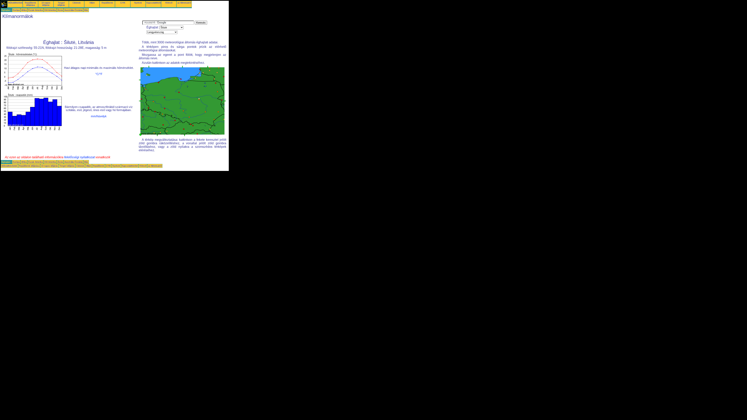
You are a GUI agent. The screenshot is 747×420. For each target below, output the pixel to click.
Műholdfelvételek (16, 3)
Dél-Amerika (50, 10)
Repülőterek (107, 3)
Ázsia (60, 10)
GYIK (122, 3)
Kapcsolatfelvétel (154, 3)
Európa (16, 10)
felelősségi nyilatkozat (79, 157)
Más (86, 10)
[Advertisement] (71, 29)
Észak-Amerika (35, 10)
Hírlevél (168, 3)
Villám (92, 3)
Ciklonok (77, 3)
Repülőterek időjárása (30, 4)
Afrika (24, 10)
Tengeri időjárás (61, 4)
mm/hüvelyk (99, 116)
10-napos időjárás (45, 4)
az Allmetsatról (184, 3)
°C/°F (98, 74)
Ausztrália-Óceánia (73, 10)
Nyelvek (138, 3)
